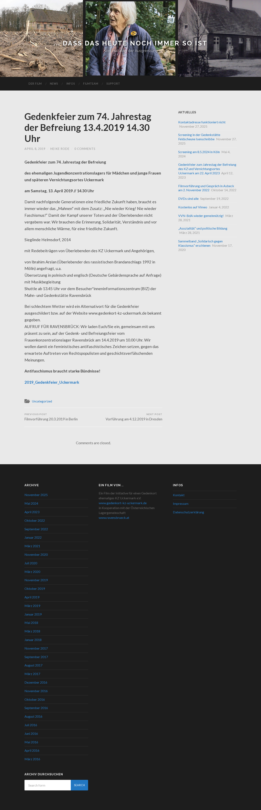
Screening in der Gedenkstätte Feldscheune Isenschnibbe (199, 137)
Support (113, 83)
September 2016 (36, 708)
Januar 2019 (33, 614)
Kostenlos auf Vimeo (192, 207)
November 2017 (36, 648)
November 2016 (36, 691)
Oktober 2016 (34, 699)
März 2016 (32, 759)
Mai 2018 (31, 622)
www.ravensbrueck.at (114, 517)
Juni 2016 (31, 733)
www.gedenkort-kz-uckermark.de (123, 503)
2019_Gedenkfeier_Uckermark (51, 382)
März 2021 (32, 546)
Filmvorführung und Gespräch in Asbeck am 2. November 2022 (206, 188)
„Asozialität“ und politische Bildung (202, 228)
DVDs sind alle (188, 198)
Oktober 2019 (34, 588)
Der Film (35, 83)
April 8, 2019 (34, 148)
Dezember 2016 (35, 682)
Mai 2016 (31, 742)
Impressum (180, 503)
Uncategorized (42, 401)
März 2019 (32, 606)
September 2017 (36, 657)
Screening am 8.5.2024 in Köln (199, 152)
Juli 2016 (30, 725)
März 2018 (32, 631)
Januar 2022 (33, 537)
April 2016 (31, 750)
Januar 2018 (33, 640)
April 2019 (31, 597)
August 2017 (33, 665)
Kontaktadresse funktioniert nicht (202, 122)
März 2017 (32, 674)
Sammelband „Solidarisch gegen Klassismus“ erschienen (200, 243)
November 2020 (36, 554)
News (54, 83)
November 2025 (36, 495)
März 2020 (32, 572)
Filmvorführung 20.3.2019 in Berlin (51, 417)
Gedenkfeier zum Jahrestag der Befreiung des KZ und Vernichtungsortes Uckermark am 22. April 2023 (207, 168)
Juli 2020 (30, 563)
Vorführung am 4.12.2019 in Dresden (134, 417)
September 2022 (36, 529)
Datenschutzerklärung (188, 512)
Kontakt (179, 495)
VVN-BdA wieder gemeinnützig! (201, 216)
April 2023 (31, 512)
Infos (70, 83)
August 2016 (33, 716)
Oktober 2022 (34, 520)
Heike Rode (60, 148)
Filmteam (90, 83)
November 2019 (36, 580)
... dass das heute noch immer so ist (131, 43)
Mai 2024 (31, 503)
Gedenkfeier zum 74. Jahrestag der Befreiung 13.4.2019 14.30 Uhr (87, 127)
